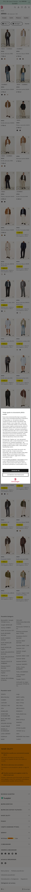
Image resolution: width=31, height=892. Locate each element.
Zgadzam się (15, 470)
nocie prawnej (20, 459)
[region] (15, 446)
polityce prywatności (12, 459)
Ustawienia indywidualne (15, 474)
